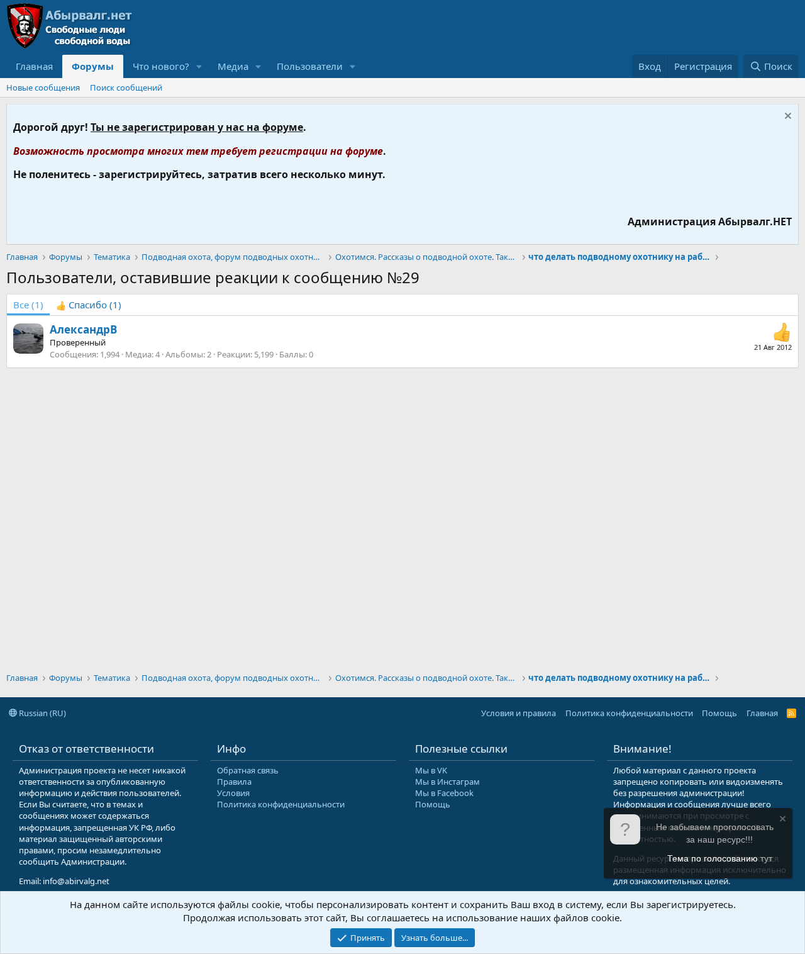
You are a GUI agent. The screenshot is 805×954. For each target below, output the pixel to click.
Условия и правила (518, 713)
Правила (234, 781)
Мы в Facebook (444, 793)
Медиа (233, 66)
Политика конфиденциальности (629, 713)
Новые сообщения (43, 87)
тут (766, 858)
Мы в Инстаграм (447, 781)
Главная (34, 66)
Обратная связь (248, 770)
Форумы (93, 66)
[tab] (89, 305)
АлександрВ (83, 329)
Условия (233, 793)
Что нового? (161, 66)
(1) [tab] (28, 304)
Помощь (719, 713)
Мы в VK (431, 770)
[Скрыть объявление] (786, 117)
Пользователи (310, 66)
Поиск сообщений (126, 87)
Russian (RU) (41, 713)
